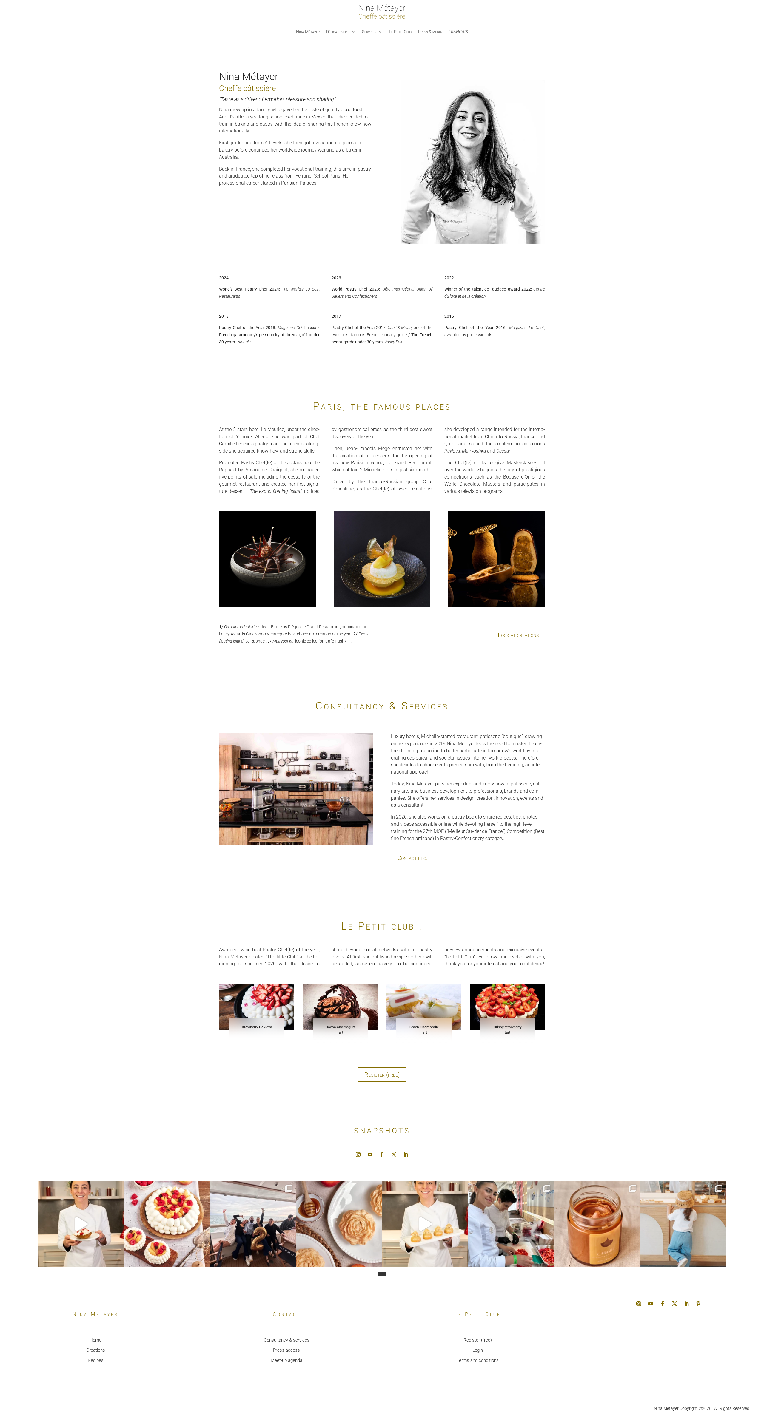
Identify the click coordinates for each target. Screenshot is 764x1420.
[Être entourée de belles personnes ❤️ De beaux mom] (253, 1224)
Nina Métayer (308, 31)
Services (369, 31)
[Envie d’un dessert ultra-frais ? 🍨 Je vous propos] (81, 1224)
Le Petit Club (400, 31)
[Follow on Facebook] (382, 1154)
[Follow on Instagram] (358, 1154)
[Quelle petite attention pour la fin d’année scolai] (597, 1224)
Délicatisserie (337, 31)
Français (458, 31)
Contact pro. (412, 858)
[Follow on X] (394, 1154)
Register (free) (382, 1074)
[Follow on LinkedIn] (406, 1154)
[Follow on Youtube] (370, 1154)
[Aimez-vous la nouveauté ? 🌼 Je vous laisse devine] (339, 1224)
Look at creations (518, 634)
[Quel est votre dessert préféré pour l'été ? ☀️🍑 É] (167, 1224)
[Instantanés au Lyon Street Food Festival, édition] (511, 1224)
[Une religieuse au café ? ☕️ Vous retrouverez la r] (425, 1224)
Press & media (430, 31)
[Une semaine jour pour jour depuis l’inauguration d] (683, 1224)
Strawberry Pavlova (256, 1027)
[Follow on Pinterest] (698, 1303)
